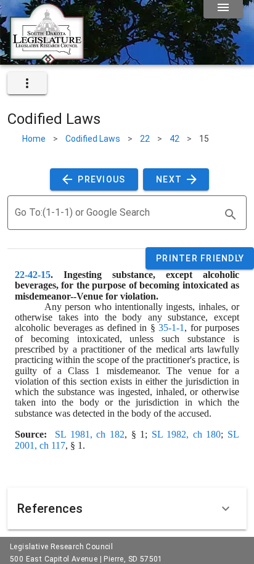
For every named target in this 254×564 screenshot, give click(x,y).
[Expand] (226, 508)
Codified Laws (92, 139)
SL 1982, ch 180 (186, 434)
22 (145, 139)
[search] (230, 214)
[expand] (27, 83)
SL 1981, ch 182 (90, 434)
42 (174, 139)
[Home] (47, 59)
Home (34, 139)
